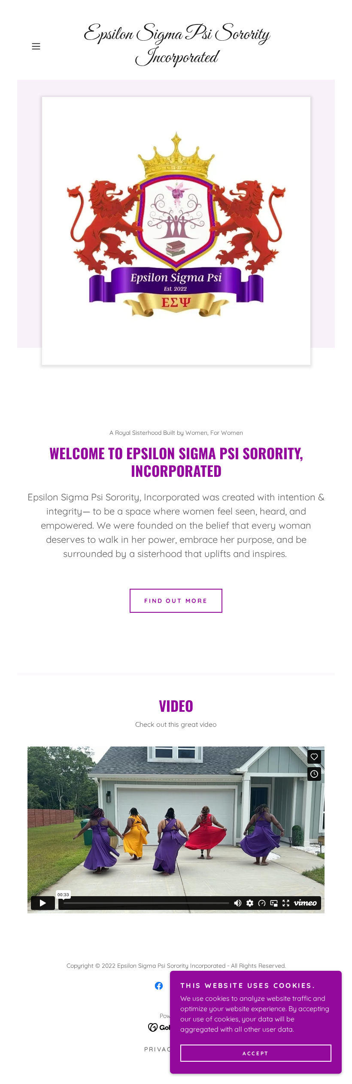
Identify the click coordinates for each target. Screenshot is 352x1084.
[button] (49, 46)
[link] (176, 59)
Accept (256, 1053)
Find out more (176, 601)
